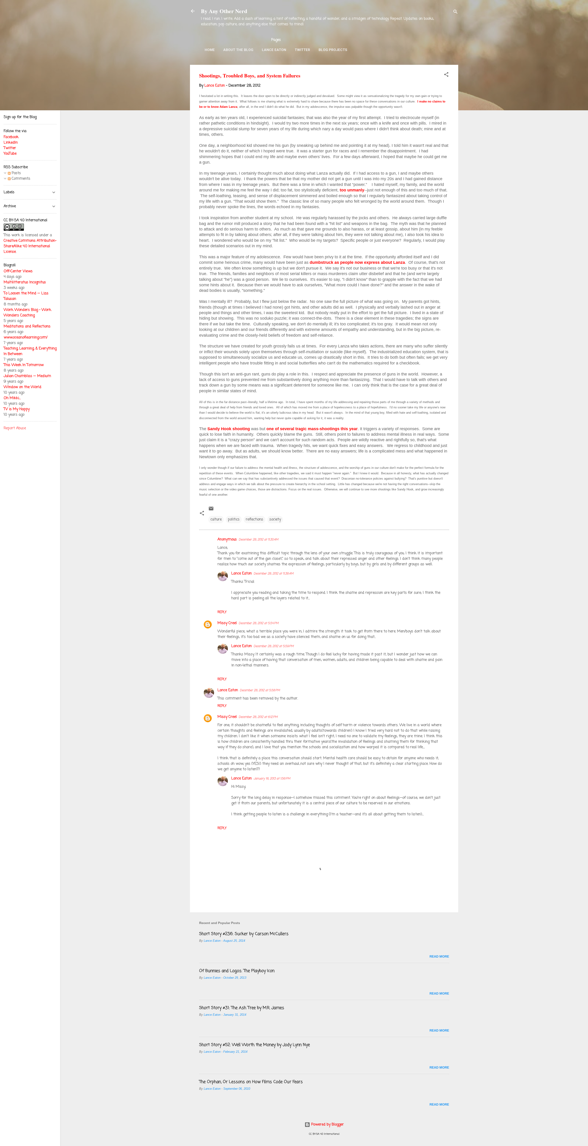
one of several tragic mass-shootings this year (312, 429)
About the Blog (238, 50)
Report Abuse (15, 428)
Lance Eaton (274, 50)
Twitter (302, 50)
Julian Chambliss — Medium (27, 376)
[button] (446, 75)
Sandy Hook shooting (228, 429)
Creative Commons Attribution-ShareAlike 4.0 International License (30, 246)
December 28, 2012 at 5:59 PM (274, 646)
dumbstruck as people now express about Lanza (357, 262)
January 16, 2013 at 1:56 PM (272, 778)
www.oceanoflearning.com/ (26, 337)
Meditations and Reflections (27, 326)
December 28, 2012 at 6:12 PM (258, 717)
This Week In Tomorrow (24, 365)
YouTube (10, 153)
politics (234, 519)
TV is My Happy (17, 409)
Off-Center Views (18, 271)
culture (216, 519)
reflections (254, 519)
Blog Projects (333, 50)
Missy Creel (227, 623)
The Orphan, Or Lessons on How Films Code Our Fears (251, 1082)
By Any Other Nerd (224, 11)
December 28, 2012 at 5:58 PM (260, 690)
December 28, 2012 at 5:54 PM (259, 623)
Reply (222, 612)
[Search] (455, 13)
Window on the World (22, 387)
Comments (20, 179)
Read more (439, 956)
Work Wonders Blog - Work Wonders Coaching (27, 312)
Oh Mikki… (12, 398)
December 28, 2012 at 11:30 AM (258, 539)
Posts (16, 173)
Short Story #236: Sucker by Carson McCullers (243, 934)
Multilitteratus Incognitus (25, 282)
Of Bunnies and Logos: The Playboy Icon (236, 971)
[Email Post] (211, 510)
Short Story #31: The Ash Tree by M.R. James (241, 1008)
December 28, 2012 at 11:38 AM (274, 574)
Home (210, 50)
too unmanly (352, 190)
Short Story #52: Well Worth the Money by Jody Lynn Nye (254, 1045)
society (275, 519)
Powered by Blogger (327, 1124)
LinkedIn (11, 142)
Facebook (11, 137)
